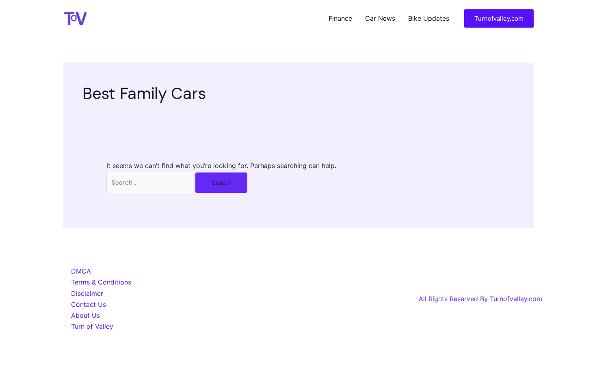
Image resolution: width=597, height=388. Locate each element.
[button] (499, 18)
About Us (85, 315)
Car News (380, 18)
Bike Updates (428, 18)
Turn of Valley (92, 326)
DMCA (81, 271)
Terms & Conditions (101, 282)
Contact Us (88, 304)
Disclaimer (87, 293)
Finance (340, 18)
